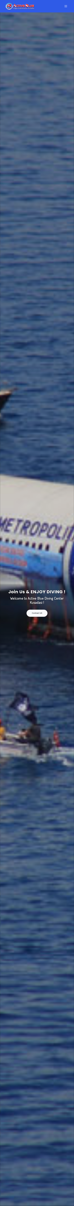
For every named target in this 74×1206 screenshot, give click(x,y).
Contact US (37, 613)
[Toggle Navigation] (66, 6)
